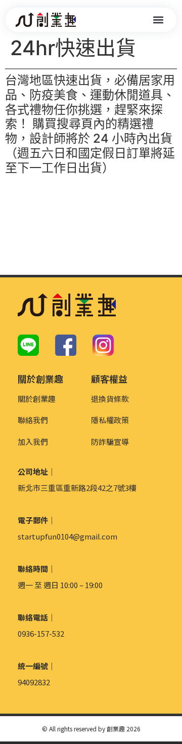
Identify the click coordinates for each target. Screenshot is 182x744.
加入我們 (33, 441)
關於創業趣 (37, 398)
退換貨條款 (110, 398)
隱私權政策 (110, 420)
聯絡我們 (33, 420)
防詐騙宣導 (110, 441)
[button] (158, 20)
